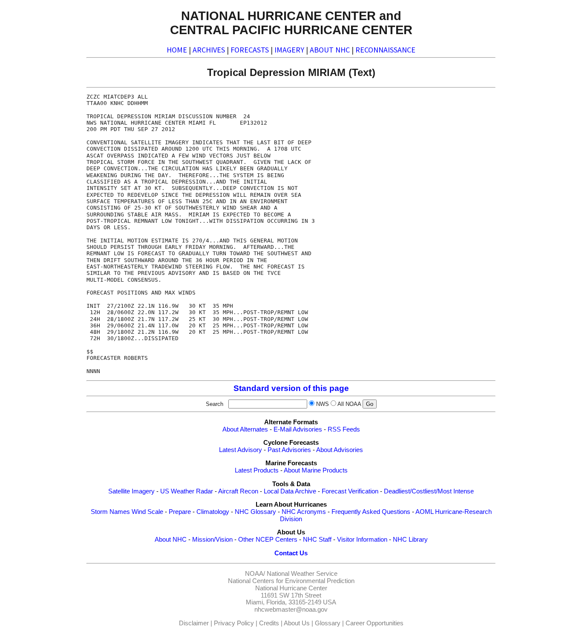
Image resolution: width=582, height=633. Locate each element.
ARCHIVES (209, 50)
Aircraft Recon (238, 491)
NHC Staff (317, 539)
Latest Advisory (240, 449)
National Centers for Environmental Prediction (291, 581)
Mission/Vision (212, 539)
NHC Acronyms (304, 511)
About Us (297, 623)
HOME (177, 50)
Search (216, 404)
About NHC (171, 539)
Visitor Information (362, 539)
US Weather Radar (186, 491)
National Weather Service (302, 573)
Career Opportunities (374, 623)
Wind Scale (147, 511)
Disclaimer (194, 623)
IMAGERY (289, 50)
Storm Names (110, 511)
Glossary (327, 623)
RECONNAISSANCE (385, 50)
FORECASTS (249, 50)
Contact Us (291, 553)
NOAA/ (255, 573)
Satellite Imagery (131, 491)
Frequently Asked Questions (370, 511)
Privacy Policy (234, 623)
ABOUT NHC (330, 50)
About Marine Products (316, 470)
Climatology (212, 511)
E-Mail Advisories (298, 429)
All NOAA (349, 404)
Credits (269, 623)
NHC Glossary (255, 511)
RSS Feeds (344, 429)
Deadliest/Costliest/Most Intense (429, 491)
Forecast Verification (350, 491)
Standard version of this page (291, 388)
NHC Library (410, 539)
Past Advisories (289, 449)
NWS (322, 404)
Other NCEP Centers (267, 539)
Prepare (180, 511)
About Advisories (339, 449)
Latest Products (257, 470)
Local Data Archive (290, 491)
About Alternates (245, 429)
